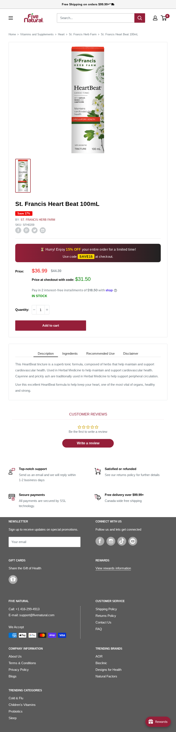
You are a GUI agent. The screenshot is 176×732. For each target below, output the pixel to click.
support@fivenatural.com (37, 615)
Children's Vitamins (22, 705)
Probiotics (16, 711)
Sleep (13, 718)
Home (12, 34)
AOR (99, 656)
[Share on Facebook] (18, 230)
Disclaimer (130, 353)
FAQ (99, 629)
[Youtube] (132, 541)
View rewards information (113, 568)
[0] (164, 18)
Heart (61, 34)
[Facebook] (100, 541)
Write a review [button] (88, 443)
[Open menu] (11, 18)
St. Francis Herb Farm (83, 34)
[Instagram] (110, 541)
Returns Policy (106, 615)
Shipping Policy (106, 609)
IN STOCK (39, 296)
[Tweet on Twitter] (35, 230)
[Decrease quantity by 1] (34, 309)
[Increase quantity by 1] (47, 309)
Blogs (13, 676)
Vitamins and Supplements (37, 34)
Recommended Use (100, 353)
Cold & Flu (16, 698)
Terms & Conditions (22, 663)
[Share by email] (43, 230)
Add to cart (50, 325)
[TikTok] (121, 541)
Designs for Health (108, 669)
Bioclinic (101, 663)
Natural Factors (106, 676)
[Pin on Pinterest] (26, 230)
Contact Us (103, 622)
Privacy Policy (19, 669)
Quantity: (22, 309)
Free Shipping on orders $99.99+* (86, 4)
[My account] (155, 18)
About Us (15, 656)
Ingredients (70, 353)
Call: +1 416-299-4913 (24, 609)
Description (46, 353)
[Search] (139, 18)
